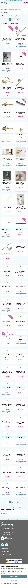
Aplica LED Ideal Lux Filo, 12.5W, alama (7, 320)
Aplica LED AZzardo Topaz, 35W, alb (7, 206)
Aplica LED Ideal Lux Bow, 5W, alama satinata (7, 304)
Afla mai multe (4, 573)
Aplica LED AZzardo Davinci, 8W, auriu (20, 304)
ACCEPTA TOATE (14, 576)
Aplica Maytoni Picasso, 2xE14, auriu (7, 111)
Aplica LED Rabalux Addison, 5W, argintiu (7, 337)
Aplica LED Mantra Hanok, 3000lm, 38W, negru (20, 112)
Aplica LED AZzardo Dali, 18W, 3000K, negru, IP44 (7, 356)
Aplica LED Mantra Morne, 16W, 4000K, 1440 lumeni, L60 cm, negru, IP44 (7, 39)
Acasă (2, 9)
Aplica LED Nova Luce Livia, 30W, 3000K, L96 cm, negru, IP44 (7, 231)
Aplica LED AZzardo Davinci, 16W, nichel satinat (20, 422)
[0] (23, 3)
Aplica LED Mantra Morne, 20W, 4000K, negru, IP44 (20, 231)
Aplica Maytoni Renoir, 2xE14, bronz (7, 421)
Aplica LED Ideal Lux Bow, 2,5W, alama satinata (7, 88)
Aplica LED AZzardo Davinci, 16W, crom (7, 471)
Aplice (5, 9)
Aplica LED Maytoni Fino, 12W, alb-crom (20, 438)
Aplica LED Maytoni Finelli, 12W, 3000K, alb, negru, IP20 (7, 160)
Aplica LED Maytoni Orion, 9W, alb (20, 455)
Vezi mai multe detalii (6, 534)
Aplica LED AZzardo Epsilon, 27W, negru (20, 320)
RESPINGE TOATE (14, 580)
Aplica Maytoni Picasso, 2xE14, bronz (7, 135)
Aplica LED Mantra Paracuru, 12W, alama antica (20, 88)
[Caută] (12, 6)
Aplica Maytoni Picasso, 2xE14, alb (7, 488)
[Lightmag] (7, 2)
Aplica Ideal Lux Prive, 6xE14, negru (7, 270)
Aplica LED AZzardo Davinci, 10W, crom (20, 372)
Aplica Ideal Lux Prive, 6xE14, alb (7, 405)
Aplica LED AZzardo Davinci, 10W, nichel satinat (7, 456)
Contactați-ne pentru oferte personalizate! (14, 519)
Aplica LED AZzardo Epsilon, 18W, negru (20, 247)
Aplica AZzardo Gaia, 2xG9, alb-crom (7, 287)
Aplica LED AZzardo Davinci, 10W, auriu (20, 471)
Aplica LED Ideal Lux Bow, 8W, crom (7, 388)
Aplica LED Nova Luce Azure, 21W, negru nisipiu (20, 338)
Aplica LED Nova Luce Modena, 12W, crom (20, 287)
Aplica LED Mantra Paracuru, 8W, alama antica (7, 372)
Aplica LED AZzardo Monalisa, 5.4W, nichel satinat (7, 255)
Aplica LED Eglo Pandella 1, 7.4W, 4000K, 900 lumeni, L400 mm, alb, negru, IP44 (20, 207)
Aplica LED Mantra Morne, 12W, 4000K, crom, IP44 (20, 183)
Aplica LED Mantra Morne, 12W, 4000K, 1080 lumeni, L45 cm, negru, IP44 (20, 65)
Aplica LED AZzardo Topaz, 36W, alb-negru (7, 438)
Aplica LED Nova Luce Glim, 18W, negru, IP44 (20, 488)
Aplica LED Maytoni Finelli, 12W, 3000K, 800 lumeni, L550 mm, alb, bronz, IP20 (20, 271)
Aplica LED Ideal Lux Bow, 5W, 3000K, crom (20, 39)
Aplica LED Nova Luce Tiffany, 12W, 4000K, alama (7, 183)
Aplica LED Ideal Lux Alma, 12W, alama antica (20, 136)
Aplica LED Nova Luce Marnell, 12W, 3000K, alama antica (20, 160)
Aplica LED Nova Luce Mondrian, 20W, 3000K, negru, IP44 (7, 64)
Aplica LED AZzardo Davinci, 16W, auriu (20, 405)
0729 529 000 (8, 539)
